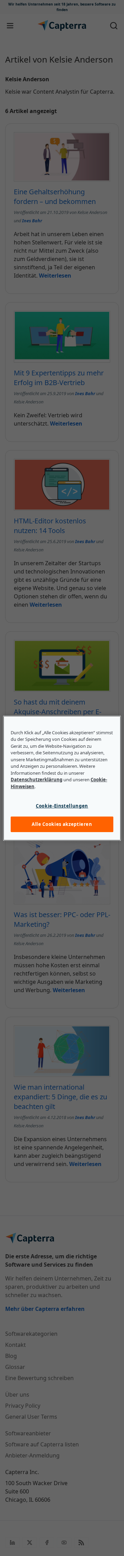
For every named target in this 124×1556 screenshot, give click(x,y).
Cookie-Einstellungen (62, 806)
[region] (62, 777)
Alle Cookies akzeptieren (62, 824)
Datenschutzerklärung (36, 779)
